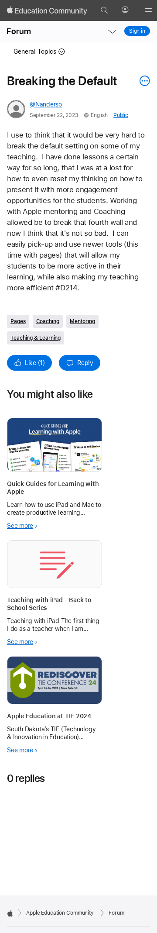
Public (120, 115)
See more (20, 525)
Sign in (137, 31)
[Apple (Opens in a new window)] (10, 913)
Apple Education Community (60, 913)
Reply (85, 362)
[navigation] (112, 31)
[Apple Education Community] (47, 10)
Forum (19, 31)
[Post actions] (142, 81)
